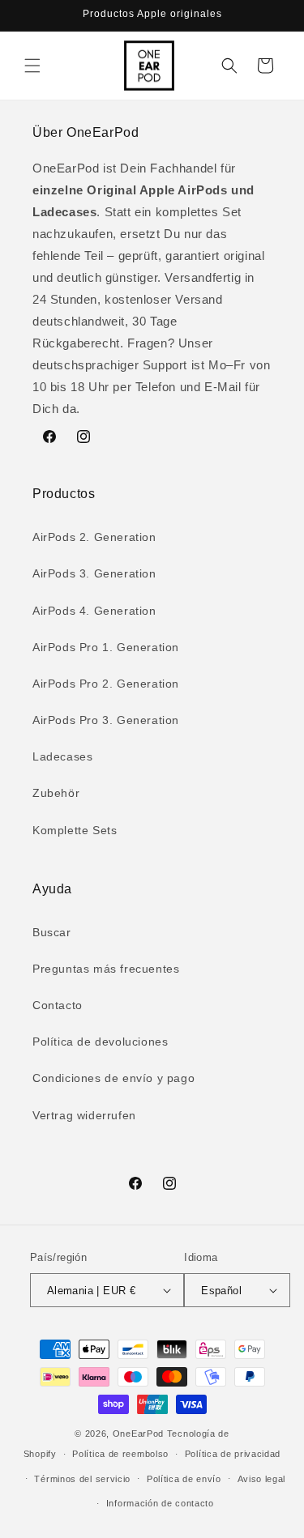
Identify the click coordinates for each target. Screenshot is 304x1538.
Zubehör (55, 792)
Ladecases (62, 756)
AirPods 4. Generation (94, 610)
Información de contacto (160, 1503)
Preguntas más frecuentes (105, 968)
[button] (32, 65)
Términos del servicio (82, 1479)
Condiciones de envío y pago (113, 1077)
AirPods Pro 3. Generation (105, 720)
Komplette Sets (74, 830)
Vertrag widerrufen (84, 1115)
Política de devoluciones (100, 1041)
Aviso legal (262, 1479)
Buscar (51, 932)
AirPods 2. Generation (94, 536)
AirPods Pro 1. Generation (105, 647)
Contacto (57, 1005)
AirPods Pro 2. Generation (105, 683)
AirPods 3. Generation (94, 573)
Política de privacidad (232, 1454)
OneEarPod (138, 1433)
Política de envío (184, 1479)
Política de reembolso (120, 1454)
